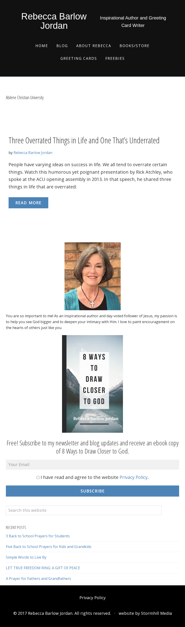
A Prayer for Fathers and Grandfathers (38, 578)
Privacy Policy (134, 477)
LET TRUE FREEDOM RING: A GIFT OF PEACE (43, 567)
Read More (28, 202)
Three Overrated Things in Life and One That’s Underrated (84, 140)
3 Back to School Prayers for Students (38, 535)
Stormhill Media (156, 613)
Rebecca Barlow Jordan (54, 21)
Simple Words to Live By (26, 557)
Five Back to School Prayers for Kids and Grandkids (48, 546)
